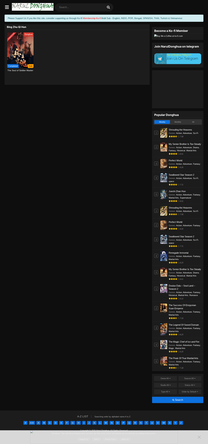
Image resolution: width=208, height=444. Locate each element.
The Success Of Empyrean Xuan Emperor (182, 307)
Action (179, 133)
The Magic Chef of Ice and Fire (184, 341)
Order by (189, 392)
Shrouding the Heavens (180, 129)
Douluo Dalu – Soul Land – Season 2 (182, 287)
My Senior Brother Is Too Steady (185, 144)
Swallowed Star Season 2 (181, 174)
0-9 (31, 423)
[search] (108, 7)
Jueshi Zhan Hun (177, 191)
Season (189, 378)
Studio (164, 385)
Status (189, 385)
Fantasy (172, 150)
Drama (196, 147)
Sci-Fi (195, 133)
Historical (181, 150)
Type (164, 392)
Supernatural (185, 198)
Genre (165, 378)
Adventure (187, 133)
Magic (171, 348)
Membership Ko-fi (92, 18)
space (171, 181)
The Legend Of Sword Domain (184, 325)
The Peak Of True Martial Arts (183, 358)
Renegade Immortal (178, 252)
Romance (193, 295)
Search (178, 399)
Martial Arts (191, 150)
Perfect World (175, 160)
